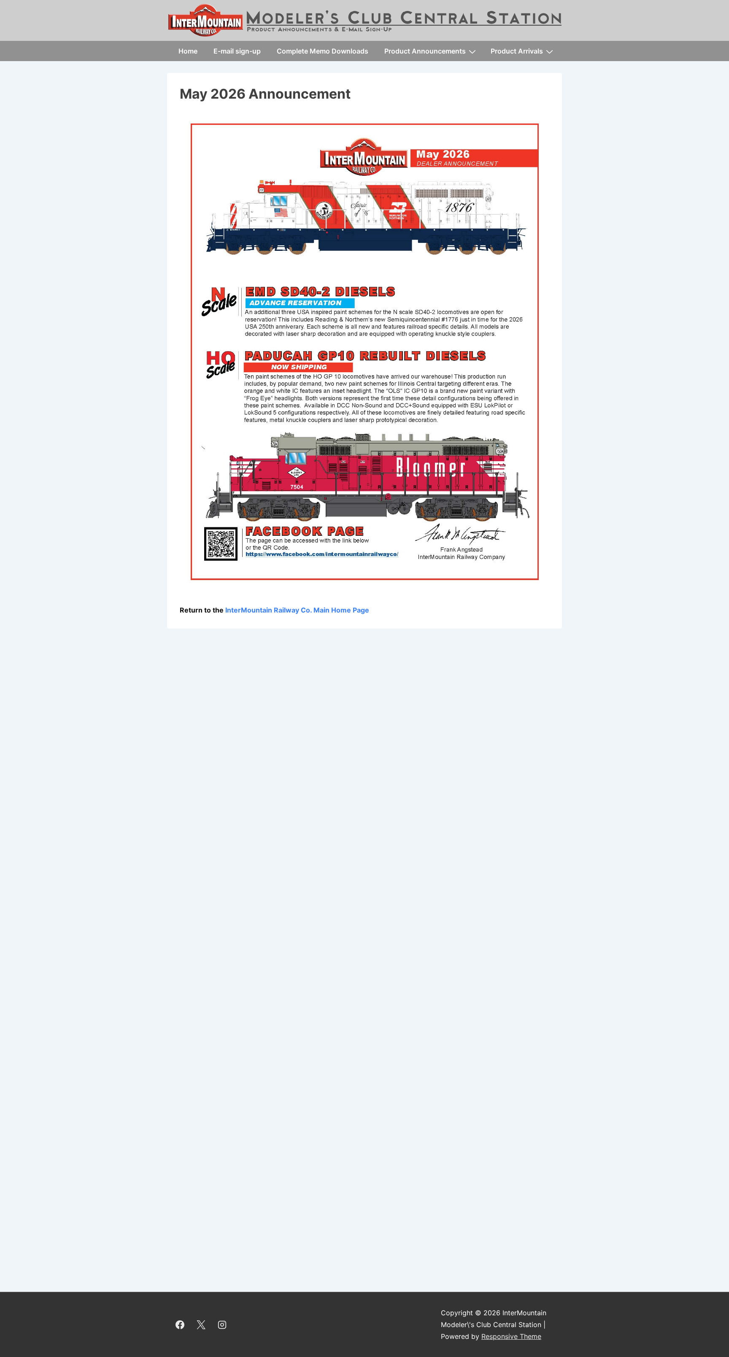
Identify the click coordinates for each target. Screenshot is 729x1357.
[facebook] (180, 1324)
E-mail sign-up (237, 51)
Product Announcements (425, 51)
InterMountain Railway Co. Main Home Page (297, 610)
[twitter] (201, 1324)
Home (187, 51)
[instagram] (222, 1324)
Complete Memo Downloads (322, 51)
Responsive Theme (511, 1336)
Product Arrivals (517, 51)
